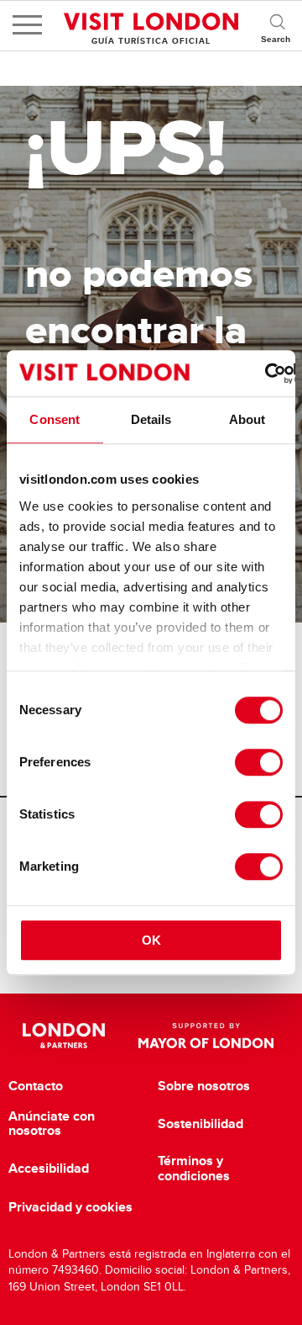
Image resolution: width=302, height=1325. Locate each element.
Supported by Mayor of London (206, 1035)
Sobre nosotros (204, 1086)
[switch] (259, 762)
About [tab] (247, 419)
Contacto (35, 1086)
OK (151, 940)
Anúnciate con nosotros (51, 1123)
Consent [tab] (54, 419)
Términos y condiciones (194, 1168)
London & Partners (63, 1035)
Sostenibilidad (200, 1124)
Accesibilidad (48, 1168)
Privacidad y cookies (70, 1207)
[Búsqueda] (277, 25)
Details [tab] (151, 419)
